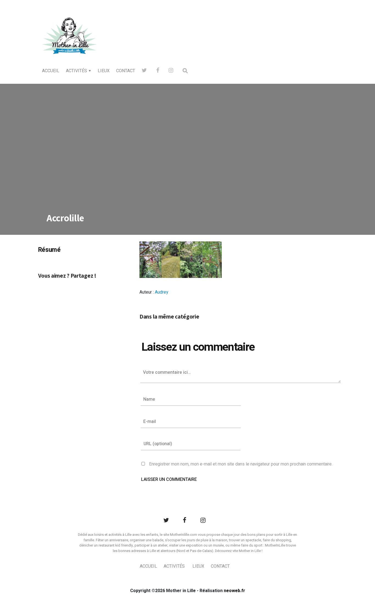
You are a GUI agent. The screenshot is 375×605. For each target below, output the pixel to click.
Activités (76, 71)
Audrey (161, 292)
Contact (125, 71)
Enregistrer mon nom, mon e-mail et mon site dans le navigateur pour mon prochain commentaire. (240, 464)
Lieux (104, 71)
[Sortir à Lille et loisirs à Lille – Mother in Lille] (69, 42)
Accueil (50, 71)
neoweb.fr (234, 590)
